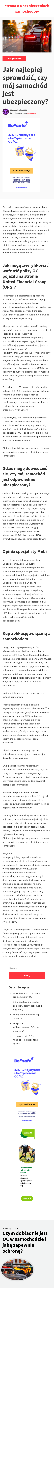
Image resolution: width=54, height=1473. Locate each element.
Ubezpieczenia (14, 58)
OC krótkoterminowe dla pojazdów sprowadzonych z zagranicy (27, 1005)
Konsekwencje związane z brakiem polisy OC (26, 995)
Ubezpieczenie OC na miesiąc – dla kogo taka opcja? (25, 1040)
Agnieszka (32, 113)
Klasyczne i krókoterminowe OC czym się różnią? (26, 1027)
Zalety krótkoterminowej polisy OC (26, 1016)
